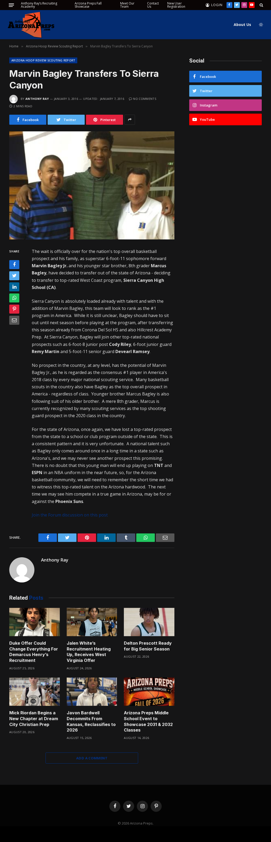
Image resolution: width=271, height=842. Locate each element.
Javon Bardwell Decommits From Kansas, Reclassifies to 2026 (91, 721)
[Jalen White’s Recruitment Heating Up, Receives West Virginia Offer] (92, 622)
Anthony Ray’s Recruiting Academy (39, 5)
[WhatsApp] (14, 297)
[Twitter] (14, 275)
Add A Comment (91, 758)
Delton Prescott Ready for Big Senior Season (148, 646)
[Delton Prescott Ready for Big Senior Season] (149, 622)
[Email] (14, 320)
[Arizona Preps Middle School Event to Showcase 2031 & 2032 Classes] (149, 692)
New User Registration (176, 5)
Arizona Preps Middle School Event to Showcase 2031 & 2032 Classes (148, 721)
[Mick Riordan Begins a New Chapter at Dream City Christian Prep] (34, 692)
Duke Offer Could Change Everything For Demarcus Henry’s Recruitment (33, 651)
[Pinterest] (14, 309)
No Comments (144, 99)
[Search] (261, 5)
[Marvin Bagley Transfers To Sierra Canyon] (91, 185)
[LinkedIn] (14, 286)
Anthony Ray (37, 99)
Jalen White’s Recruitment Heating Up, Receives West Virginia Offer (89, 651)
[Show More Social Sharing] (129, 120)
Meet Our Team (127, 5)
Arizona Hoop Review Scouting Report (43, 60)
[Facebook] (14, 264)
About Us (242, 24)
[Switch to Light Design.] (260, 25)
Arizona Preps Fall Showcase (88, 5)
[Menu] (11, 5)
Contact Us (153, 5)
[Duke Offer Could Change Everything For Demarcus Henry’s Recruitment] (34, 622)
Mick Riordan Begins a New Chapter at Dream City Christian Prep (33, 718)
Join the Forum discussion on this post (70, 515)
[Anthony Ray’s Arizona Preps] (31, 24)
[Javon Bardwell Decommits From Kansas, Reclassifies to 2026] (92, 692)
